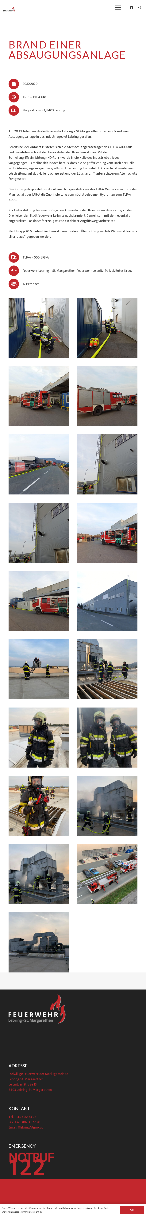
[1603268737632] (107, 738)
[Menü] (118, 7)
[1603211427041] (39, 328)
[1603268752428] (39, 874)
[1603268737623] (107, 669)
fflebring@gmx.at (30, 1127)
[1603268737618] (39, 669)
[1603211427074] (107, 328)
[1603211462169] (107, 533)
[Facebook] (131, 7)
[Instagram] (139, 7)
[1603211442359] (39, 464)
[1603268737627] (39, 738)
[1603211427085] (39, 396)
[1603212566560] (107, 601)
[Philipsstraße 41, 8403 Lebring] (16, 110)
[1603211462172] (39, 601)
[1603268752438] (39, 942)
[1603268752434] (107, 874)
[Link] (9, 9)
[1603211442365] (107, 464)
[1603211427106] (107, 396)
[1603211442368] (39, 533)
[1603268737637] (39, 806)
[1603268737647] (107, 806)
